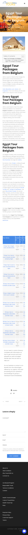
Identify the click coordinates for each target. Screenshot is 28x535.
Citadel (14, 163)
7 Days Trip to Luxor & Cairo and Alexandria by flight (9, 266)
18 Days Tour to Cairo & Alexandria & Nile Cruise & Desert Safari (9, 323)
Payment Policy (7, 512)
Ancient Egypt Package (12, 27)
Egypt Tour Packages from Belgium (12, 58)
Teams (4, 520)
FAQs (4, 505)
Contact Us (6, 476)
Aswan (16, 89)
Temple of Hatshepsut (15, 189)
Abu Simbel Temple (11, 191)
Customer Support (8, 517)
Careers (5, 490)
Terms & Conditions (8, 488)
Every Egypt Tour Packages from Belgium (15, 60)
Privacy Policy (6, 515)
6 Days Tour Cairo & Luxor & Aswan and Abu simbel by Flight (9, 257)
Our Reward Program (8, 483)
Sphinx (20, 160)
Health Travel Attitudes (9, 497)
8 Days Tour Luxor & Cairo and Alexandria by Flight (9, 276)
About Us (5, 468)
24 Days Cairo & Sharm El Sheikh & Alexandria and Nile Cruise (9, 342)
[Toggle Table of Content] (22, 56)
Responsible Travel (8, 485)
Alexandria (8, 89)
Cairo (4, 89)
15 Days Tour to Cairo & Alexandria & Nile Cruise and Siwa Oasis (9, 304)
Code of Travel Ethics (8, 500)
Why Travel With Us (8, 473)
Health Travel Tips (7, 503)
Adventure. (5, 220)
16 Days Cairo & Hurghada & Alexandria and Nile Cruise (9, 313)
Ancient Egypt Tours (14, 25)
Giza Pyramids (6, 160)
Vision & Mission (7, 470)
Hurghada (5, 91)
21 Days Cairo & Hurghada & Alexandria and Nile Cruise (9, 332)
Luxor (13, 89)
